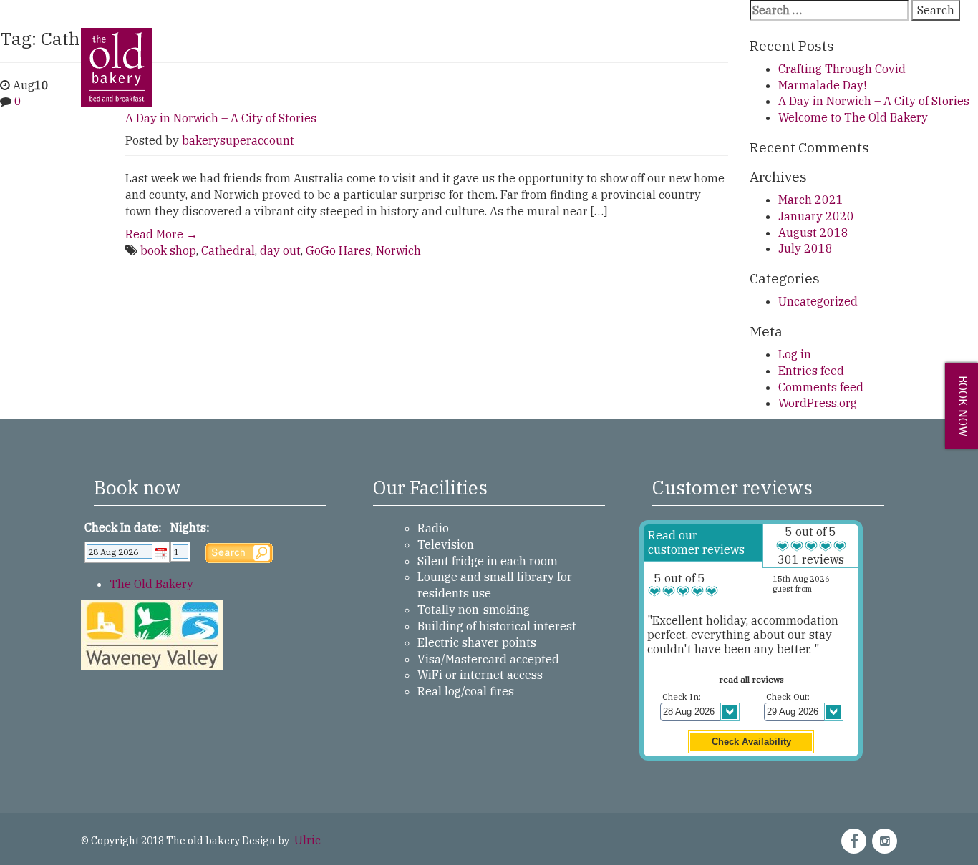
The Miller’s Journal (514, 80)
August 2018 (813, 232)
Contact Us (610, 80)
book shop (168, 250)
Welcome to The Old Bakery (853, 117)
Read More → (161, 234)
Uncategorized (818, 301)
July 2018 (805, 248)
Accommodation (265, 80)
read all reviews (751, 679)
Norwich (398, 250)
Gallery (429, 80)
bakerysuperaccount (238, 140)
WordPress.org (817, 403)
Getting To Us (359, 80)
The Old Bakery (151, 584)
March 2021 (810, 199)
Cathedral (228, 250)
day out (280, 250)
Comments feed (820, 387)
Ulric (306, 840)
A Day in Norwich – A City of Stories (220, 118)
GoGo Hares (338, 250)
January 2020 (816, 216)
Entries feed (811, 370)
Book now (963, 406)
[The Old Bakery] (116, 38)
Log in (794, 354)
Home (193, 80)
